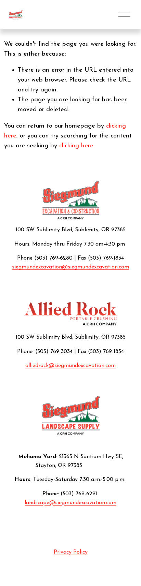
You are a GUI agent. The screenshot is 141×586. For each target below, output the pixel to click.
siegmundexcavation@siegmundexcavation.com (70, 267)
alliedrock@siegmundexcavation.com (70, 365)
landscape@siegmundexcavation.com (70, 503)
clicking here (76, 146)
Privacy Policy (71, 552)
